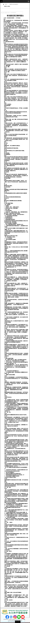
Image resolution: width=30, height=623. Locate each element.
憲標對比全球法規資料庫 (14, 4)
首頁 (6, 4)
